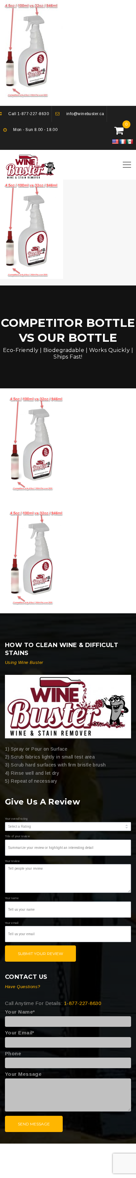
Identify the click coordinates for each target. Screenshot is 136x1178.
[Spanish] (129, 141)
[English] (115, 141)
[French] (122, 141)
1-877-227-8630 (33, 113)
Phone (13, 1053)
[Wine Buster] (68, 706)
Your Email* (19, 1032)
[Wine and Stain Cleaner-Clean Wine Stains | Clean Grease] (30, 165)
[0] (118, 132)
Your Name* (20, 1012)
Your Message (23, 1074)
